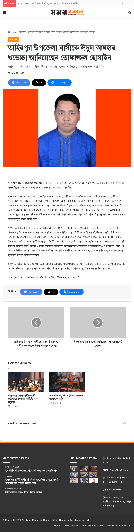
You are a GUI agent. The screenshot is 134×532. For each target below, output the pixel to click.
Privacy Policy (70, 525)
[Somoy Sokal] (67, 12)
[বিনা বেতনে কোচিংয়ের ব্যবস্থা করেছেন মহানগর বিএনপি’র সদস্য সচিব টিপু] (84, 474)
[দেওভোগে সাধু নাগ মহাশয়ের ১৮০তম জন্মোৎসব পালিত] (67, 382)
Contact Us (125, 525)
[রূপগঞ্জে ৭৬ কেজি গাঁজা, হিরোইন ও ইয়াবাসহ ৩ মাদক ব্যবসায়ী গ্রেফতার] (84, 480)
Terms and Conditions (91, 525)
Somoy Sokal (50, 520)
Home (13, 32)
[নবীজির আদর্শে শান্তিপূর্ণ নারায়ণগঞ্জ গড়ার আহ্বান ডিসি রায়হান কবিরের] (74, 480)
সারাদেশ (22, 32)
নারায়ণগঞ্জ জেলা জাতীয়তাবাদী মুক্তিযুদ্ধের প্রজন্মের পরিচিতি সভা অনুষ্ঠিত (48, 3)
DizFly (88, 520)
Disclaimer (111, 525)
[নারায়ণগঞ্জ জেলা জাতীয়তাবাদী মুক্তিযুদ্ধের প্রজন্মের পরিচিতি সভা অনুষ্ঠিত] (26, 382)
